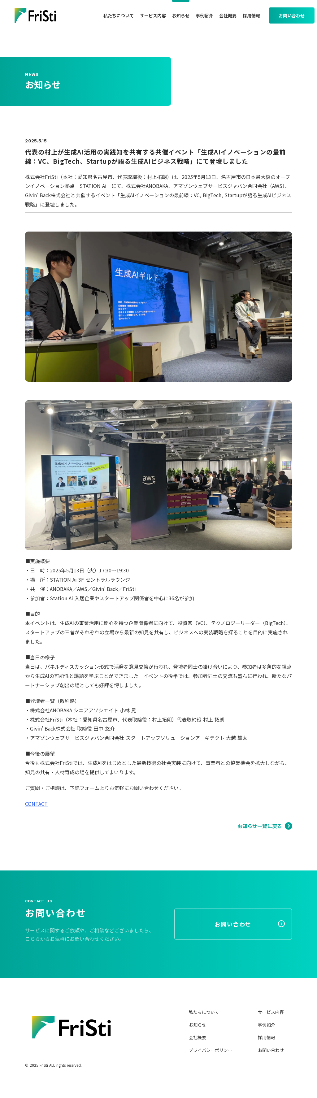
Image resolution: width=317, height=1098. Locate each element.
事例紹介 (266, 1025)
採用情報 (266, 1037)
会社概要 (197, 1037)
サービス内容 (271, 1012)
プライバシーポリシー (210, 1050)
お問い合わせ (271, 1050)
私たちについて (204, 1012)
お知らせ (197, 1025)
